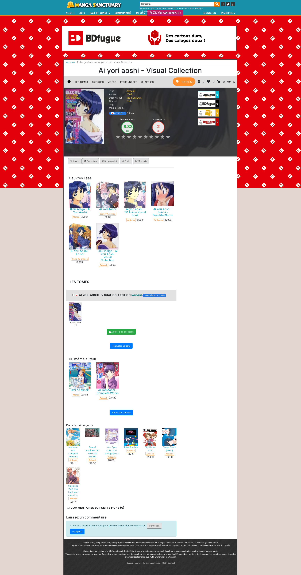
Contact (171, 563)
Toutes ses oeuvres (121, 412)
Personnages (128, 82)
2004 (129, 94)
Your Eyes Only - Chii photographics (112, 450)
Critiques (98, 82)
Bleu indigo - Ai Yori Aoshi (80, 210)
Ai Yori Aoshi (107, 209)
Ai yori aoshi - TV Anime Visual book (135, 212)
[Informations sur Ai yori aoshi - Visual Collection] (69, 82)
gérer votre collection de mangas (139, 545)
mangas (161, 542)
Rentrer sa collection (152, 563)
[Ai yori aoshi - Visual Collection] (84, 116)
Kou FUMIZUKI (134, 97)
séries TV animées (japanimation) (203, 542)
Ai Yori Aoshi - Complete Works (108, 391)
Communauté (123, 13)
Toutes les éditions (121, 346)
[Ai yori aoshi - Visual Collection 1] (75, 311)
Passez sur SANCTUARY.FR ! (165, 13)
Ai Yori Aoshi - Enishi (80, 252)
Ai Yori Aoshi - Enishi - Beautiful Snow (163, 212)
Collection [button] (91, 161)
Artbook (130, 90)
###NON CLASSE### (177, 8)
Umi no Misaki (80, 390)
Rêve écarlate (131, 447)
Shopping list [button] (110, 161)
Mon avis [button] (142, 161)
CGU (164, 563)
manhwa (170, 542)
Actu (82, 13)
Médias (140, 13)
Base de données (100, 13)
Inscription (228, 13)
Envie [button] (127, 161)
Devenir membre (134, 563)
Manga (93, 4)
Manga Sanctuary (103, 542)
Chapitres (147, 82)
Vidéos (112, 82)
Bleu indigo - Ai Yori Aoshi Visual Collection (108, 255)
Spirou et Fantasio (158, 8)
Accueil (70, 13)
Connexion (209, 13)
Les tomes (81, 82)
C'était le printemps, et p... (152, 11)
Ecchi (129, 101)
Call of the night (195, 8)
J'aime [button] (75, 161)
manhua (178, 542)
